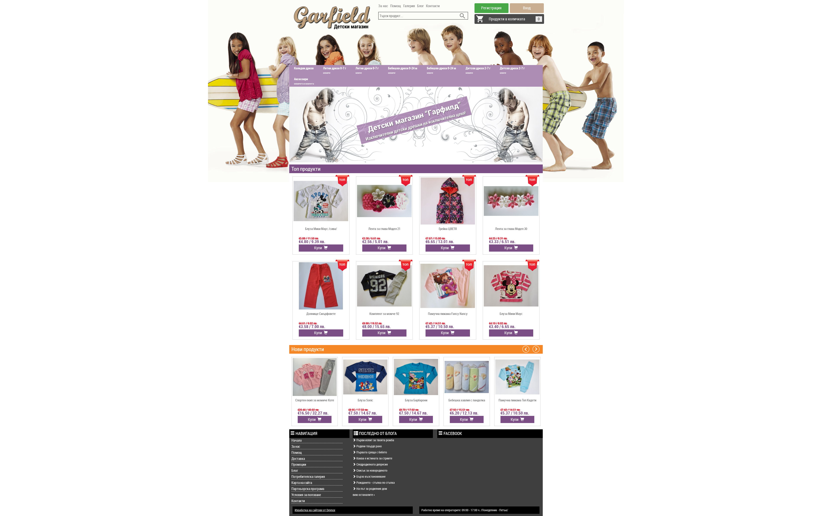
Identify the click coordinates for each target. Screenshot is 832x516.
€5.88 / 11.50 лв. (309, 238)
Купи (319, 247)
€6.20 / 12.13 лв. (464, 413)
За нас (383, 5)
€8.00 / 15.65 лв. (376, 327)
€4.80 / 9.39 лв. (312, 242)
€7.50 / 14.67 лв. (362, 413)
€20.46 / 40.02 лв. (308, 410)
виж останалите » (364, 495)
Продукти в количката (514, 18)
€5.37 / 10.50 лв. (440, 327)
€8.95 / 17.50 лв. (358, 410)
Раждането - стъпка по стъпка (375, 482)
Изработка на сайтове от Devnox (315, 510)
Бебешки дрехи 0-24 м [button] (402, 70)
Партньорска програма (307, 488)
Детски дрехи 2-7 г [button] (478, 70)
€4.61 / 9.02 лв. (308, 323)
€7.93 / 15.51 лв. (460, 410)
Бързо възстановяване (370, 476)
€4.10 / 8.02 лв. (498, 323)
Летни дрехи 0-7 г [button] (334, 70)
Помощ (395, 5)
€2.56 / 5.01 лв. (375, 242)
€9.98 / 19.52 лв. (372, 323)
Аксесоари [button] (304, 81)
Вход (527, 7)
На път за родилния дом (371, 489)
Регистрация (491, 7)
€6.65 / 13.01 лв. (440, 242)
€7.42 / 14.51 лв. (435, 323)
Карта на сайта (301, 482)
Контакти (433, 5)
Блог (420, 5)
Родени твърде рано (369, 446)
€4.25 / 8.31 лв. (498, 238)
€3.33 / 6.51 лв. (502, 242)
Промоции (298, 464)
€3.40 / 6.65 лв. (502, 327)
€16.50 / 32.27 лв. (313, 413)
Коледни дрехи (304, 68)
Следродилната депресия (372, 464)
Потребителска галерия (308, 476)
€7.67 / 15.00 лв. (435, 238)
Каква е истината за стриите (374, 458)
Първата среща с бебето (371, 452)
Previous (526, 349)
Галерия (409, 5)
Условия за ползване (306, 494)
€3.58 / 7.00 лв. (312, 327)
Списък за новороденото (371, 470)
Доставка (298, 458)
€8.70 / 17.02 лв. (409, 410)
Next (536, 349)
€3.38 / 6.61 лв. (371, 238)
